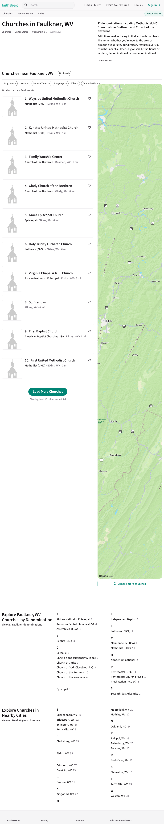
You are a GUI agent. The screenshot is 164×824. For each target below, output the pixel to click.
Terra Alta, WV (119, 784)
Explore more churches (132, 584)
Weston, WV (118, 796)
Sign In (152, 5)
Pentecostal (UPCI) (122, 672)
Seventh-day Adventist (124, 694)
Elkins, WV (63, 753)
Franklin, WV (64, 770)
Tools (137, 5)
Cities (41, 13)
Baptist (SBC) (64, 641)
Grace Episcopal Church (48, 223)
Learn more (105, 60)
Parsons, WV (118, 748)
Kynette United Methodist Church (48, 135)
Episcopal (62, 689)
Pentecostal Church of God (127, 677)
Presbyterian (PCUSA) (123, 682)
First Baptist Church (48, 339)
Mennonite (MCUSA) (123, 643)
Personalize (154, 13)
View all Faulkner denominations (22, 625)
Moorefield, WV (120, 710)
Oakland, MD (118, 727)
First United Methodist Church (48, 368)
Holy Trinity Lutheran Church (48, 252)
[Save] (89, 98)
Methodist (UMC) (121, 648)
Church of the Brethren (70, 672)
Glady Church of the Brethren (48, 194)
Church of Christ (66, 663)
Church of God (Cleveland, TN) (75, 667)
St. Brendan (48, 310)
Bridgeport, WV (65, 720)
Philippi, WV (118, 738)
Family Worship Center (48, 164)
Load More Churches (48, 391)
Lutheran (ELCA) (120, 631)
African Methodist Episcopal (73, 619)
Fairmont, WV (65, 765)
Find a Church (92, 5)
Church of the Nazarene (71, 677)
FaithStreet (10, 5)
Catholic (61, 653)
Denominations (25, 13)
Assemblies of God (67, 629)
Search (66, 73)
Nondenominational (123, 660)
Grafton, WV (64, 782)
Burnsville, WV (65, 729)
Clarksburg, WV (66, 741)
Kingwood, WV (65, 794)
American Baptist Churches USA (75, 624)
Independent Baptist (123, 619)
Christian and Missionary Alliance (76, 658)
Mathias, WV (118, 715)
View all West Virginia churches (21, 720)
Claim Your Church (117, 5)
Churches (7, 13)
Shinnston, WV (119, 772)
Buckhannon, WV (67, 715)
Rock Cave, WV (119, 760)
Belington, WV (65, 725)
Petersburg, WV (120, 743)
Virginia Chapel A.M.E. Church (48, 281)
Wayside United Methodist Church (48, 106)
